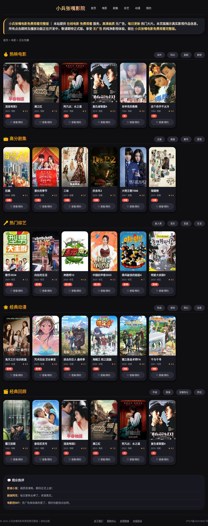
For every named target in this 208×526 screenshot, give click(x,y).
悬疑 (172, 139)
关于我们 (98, 521)
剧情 (199, 54)
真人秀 (158, 223)
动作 (159, 54)
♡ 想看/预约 (16, 122)
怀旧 (199, 392)
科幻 (172, 54)
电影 (104, 8)
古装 (159, 139)
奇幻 (186, 307)
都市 (186, 139)
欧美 (168, 392)
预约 (148, 8)
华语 (155, 392)
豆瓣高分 (183, 392)
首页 (93, 8)
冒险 (172, 307)
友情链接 (124, 521)
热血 (159, 307)
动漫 (137, 8)
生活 (199, 223)
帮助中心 (111, 521)
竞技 (186, 223)
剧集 (115, 8)
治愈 (199, 307)
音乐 (172, 223)
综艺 (126, 8)
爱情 (199, 139)
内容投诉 (137, 521)
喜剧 (186, 54)
